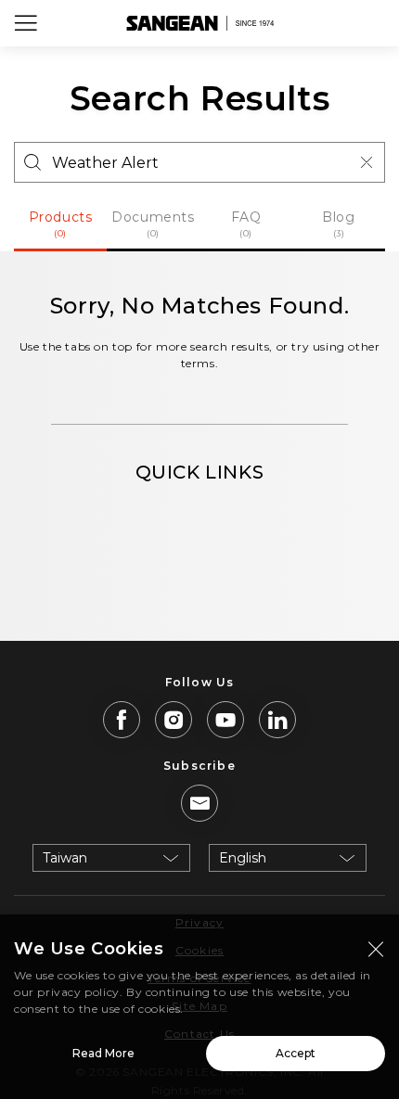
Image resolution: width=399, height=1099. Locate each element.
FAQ (246, 223)
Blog (338, 223)
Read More (103, 1053)
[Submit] (32, 162)
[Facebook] (121, 719)
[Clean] (366, 162)
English (242, 858)
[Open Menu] (26, 23)
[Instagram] (173, 719)
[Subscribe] (199, 803)
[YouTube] (225, 719)
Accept (295, 1053)
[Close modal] (376, 949)
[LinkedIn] (277, 719)
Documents (152, 223)
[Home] (199, 23)
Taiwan (65, 858)
